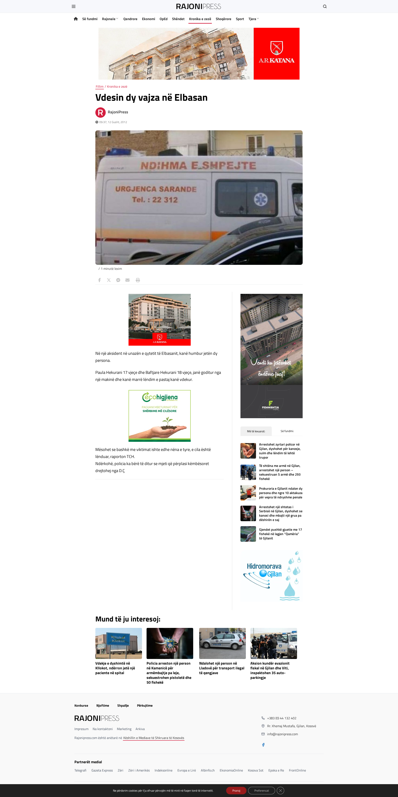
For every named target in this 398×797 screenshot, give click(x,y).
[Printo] (137, 280)
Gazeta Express (102, 770)
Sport (240, 19)
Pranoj (236, 790)
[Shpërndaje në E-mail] (127, 280)
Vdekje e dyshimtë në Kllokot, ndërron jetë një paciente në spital (115, 668)
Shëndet (178, 19)
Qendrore (130, 19)
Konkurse (81, 705)
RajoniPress (118, 112)
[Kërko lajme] (325, 6)
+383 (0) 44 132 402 (281, 718)
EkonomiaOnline (231, 770)
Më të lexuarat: (256, 431)
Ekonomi (148, 19)
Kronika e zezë (200, 19)
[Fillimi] (75, 19)
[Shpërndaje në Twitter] (109, 280)
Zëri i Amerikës (139, 770)
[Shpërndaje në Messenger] (118, 280)
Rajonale (108, 19)
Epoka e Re (276, 770)
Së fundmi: (287, 431)
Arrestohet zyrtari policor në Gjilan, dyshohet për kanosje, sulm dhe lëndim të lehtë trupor (280, 451)
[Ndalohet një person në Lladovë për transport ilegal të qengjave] (222, 643)
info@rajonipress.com (282, 734)
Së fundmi (89, 19)
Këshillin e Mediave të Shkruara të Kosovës (153, 737)
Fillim (99, 86)
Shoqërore (223, 19)
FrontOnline (297, 770)
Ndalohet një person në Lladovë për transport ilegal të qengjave (221, 668)
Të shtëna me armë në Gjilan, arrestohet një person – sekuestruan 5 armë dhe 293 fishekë (280, 472)
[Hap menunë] (73, 6)
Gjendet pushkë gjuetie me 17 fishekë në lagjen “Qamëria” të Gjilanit (280, 534)
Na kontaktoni (103, 728)
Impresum (81, 728)
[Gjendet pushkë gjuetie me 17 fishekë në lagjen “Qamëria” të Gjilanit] (248, 534)
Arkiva (140, 728)
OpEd (163, 19)
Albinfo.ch (208, 770)
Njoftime (102, 705)
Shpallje (123, 705)
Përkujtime (145, 705)
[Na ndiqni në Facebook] (263, 745)
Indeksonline (163, 770)
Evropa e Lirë (186, 770)
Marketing (124, 728)
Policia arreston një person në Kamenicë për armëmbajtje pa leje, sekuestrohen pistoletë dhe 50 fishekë (169, 673)
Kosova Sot (255, 770)
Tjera (252, 19)
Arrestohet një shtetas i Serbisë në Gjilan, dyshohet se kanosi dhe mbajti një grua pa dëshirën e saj (280, 513)
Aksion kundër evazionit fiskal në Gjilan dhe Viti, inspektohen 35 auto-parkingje (270, 670)
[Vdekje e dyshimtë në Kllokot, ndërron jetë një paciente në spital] (118, 643)
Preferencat (261, 790)
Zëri (120, 770)
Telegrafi (80, 770)
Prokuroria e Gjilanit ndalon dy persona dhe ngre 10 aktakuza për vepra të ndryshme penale (280, 493)
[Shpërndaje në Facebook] (99, 280)
